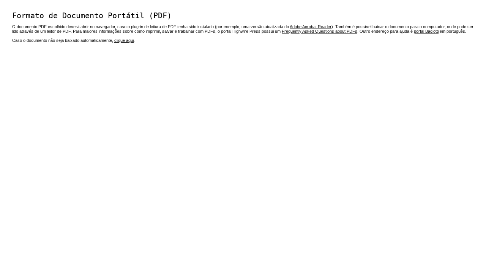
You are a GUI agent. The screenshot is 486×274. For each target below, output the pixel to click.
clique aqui (124, 40)
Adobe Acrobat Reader (310, 26)
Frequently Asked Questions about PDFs (319, 31)
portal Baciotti (426, 31)
